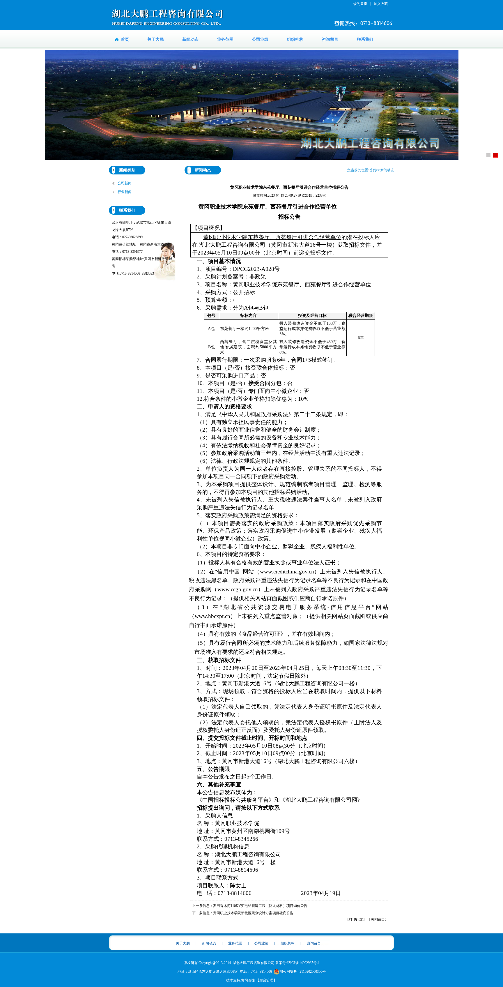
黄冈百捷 (248, 980)
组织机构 (295, 39)
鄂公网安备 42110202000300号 (302, 972)
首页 (125, 39)
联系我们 (365, 39)
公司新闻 (125, 183)
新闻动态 (190, 39)
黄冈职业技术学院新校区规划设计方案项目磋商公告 (253, 913)
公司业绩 (260, 39)
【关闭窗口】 (377, 919)
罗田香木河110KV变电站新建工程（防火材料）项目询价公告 (260, 906)
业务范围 (225, 39)
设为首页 (360, 4)
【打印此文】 (356, 919)
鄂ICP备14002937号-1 (303, 963)
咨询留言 (330, 39)
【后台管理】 (266, 980)
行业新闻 (125, 192)
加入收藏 (381, 4)
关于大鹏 (155, 39)
